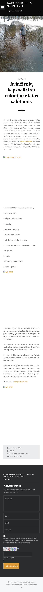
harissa (10, 456)
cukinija (22, 454)
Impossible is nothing (22, 582)
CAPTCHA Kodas (8, 557)
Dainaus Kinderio (26, 141)
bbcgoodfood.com (21, 382)
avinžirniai (13, 454)
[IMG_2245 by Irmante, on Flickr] (21, 297)
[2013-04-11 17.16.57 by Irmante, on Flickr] (21, 180)
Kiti (24, 79)
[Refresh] (18, 548)
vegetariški (19, 456)
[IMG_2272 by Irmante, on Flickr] (21, 412)
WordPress (17, 585)
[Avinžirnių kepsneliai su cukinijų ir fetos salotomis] (21, 17)
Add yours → (7, 479)
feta (27, 454)
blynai (19, 79)
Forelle (11, 451)
